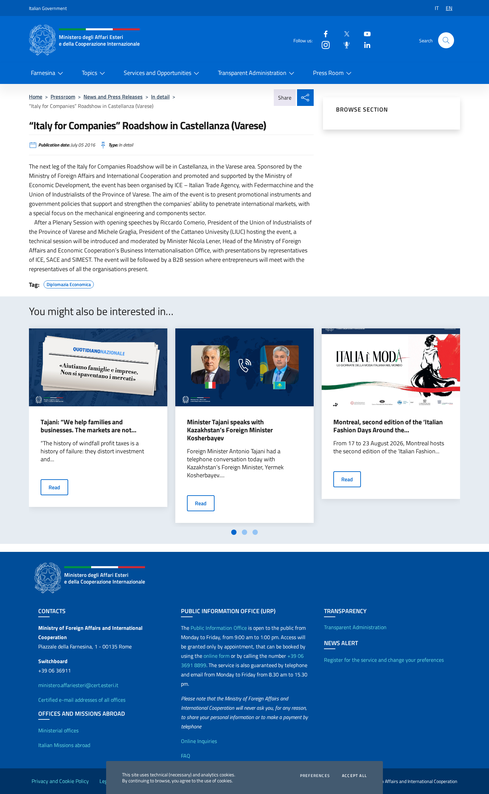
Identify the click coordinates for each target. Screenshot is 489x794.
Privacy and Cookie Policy (60, 781)
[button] (446, 40)
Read (54, 487)
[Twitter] (344, 33)
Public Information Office (219, 628)
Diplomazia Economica (69, 283)
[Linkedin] (364, 44)
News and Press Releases (113, 97)
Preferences (315, 776)
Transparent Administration (252, 72)
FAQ (185, 756)
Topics (89, 72)
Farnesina (43, 72)
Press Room (328, 72)
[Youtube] (364, 33)
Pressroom (63, 97)
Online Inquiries (199, 741)
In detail (160, 97)
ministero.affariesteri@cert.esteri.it (78, 685)
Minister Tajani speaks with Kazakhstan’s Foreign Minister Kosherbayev (230, 430)
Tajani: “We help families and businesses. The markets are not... (88, 426)
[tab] (234, 532)
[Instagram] (323, 44)
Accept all (354, 776)
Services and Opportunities (157, 72)
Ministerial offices (58, 730)
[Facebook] (323, 33)
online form (217, 656)
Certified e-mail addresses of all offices (81, 700)
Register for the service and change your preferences (384, 660)
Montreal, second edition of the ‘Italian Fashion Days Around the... (388, 426)
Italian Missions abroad (64, 745)
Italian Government (48, 8)
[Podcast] (344, 44)
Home (35, 97)
